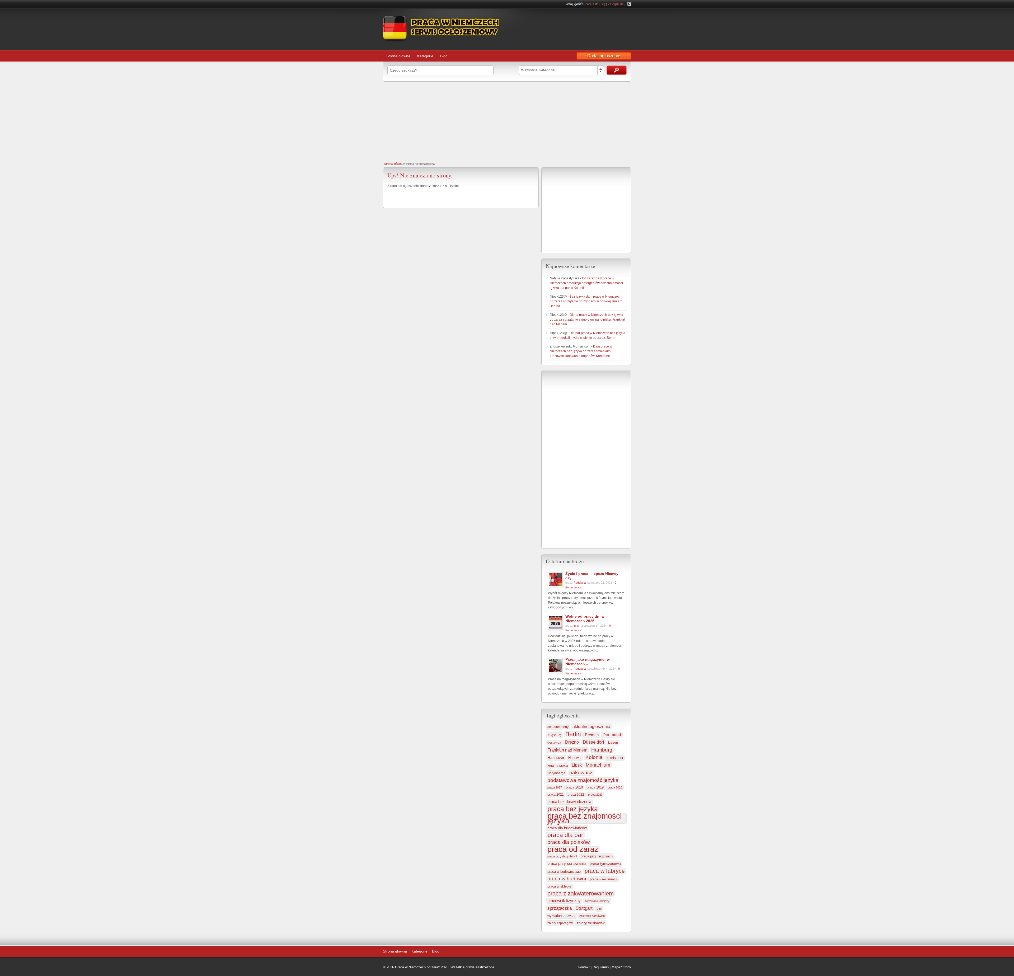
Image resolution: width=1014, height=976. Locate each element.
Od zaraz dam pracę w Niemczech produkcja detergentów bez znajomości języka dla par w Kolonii (586, 283)
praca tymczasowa (605, 864)
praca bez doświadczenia (569, 801)
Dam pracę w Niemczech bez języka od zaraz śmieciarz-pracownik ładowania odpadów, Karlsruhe (581, 351)
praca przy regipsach (597, 856)
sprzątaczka (559, 908)
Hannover (555, 757)
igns (576, 625)
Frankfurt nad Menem (567, 750)
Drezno (572, 742)
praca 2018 (574, 787)
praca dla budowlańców (567, 828)
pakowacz (581, 772)
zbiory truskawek (591, 923)
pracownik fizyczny (564, 901)
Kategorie (425, 56)
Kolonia (594, 757)
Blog (444, 56)
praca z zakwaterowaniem (580, 894)
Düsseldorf (593, 742)
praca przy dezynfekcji (562, 856)
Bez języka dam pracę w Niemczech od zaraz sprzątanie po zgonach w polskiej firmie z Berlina (586, 301)
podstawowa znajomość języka (582, 780)
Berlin (573, 734)
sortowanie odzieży (597, 901)
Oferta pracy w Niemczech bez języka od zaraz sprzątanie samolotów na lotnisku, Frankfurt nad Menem (587, 319)
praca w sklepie (559, 886)
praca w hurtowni (566, 878)
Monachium (598, 765)
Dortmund (612, 734)
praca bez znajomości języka (584, 818)
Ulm (599, 908)
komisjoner (615, 758)
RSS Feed (629, 4)
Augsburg (554, 735)
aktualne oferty (558, 727)
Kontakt (584, 967)
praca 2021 (555, 794)
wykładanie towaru (561, 916)
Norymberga (556, 773)
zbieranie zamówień (592, 915)
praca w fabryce (605, 871)
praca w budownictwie (564, 872)
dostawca (554, 742)
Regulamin (601, 967)
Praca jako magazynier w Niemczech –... (587, 661)
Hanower (574, 758)
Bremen (592, 735)
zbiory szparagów (560, 923)
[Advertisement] (507, 121)
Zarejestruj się (595, 4)
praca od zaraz (572, 849)
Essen (613, 742)
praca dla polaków (568, 842)
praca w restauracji (603, 879)
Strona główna (398, 56)
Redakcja (580, 582)
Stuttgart (584, 908)
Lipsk (577, 765)
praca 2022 (576, 794)
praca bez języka (572, 809)
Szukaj (617, 70)
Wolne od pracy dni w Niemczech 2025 (584, 618)
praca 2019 (595, 787)
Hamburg (601, 750)
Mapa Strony (621, 967)
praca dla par (565, 835)
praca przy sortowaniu (566, 863)
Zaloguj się (616, 4)
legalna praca (557, 765)
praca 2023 (595, 794)
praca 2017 (554, 787)
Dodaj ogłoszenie (603, 56)
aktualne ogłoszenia (591, 726)
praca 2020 (615, 787)
